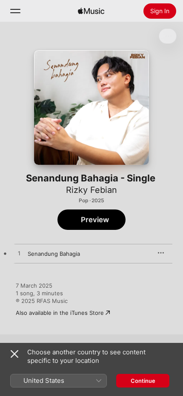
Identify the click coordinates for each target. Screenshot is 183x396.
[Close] (14, 354)
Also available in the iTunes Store (60, 312)
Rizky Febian (91, 190)
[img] (91, 11)
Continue (143, 380)
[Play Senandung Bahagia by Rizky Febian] (19, 253)
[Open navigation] (15, 11)
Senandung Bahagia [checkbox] (54, 253)
